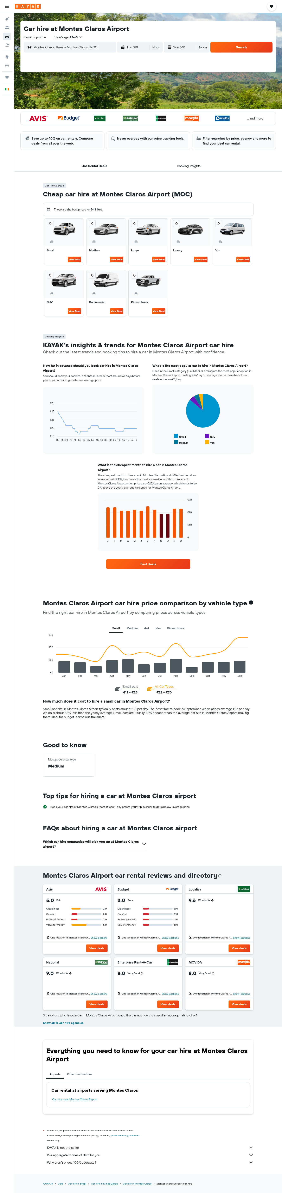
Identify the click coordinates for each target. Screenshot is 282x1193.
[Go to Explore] (7, 57)
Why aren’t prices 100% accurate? (71, 1162)
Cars (60, 1183)
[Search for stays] (7, 28)
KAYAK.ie (48, 1183)
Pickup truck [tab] (175, 628)
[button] (7, 6)
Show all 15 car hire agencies (63, 1023)
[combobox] (35, 37)
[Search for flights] (7, 19)
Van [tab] (158, 628)
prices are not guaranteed (125, 1135)
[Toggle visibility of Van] (209, 442)
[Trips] (7, 77)
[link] (148, 564)
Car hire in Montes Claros (137, 1183)
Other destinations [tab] (79, 1074)
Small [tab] (116, 628)
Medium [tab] (132, 628)
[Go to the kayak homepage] (28, 6)
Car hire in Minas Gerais (104, 1183)
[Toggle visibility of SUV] (210, 436)
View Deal (74, 259)
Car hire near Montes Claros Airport (74, 1099)
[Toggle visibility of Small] (180, 436)
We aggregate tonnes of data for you (73, 1155)
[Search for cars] (7, 36)
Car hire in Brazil (77, 1183)
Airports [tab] (55, 1074)
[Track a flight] (7, 65)
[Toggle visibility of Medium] (181, 442)
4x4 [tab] (146, 628)
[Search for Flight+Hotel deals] (7, 45)
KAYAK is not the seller (63, 1147)
